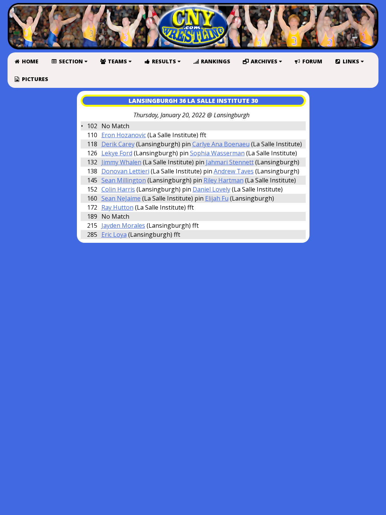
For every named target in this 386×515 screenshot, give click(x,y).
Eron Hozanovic (123, 135)
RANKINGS (214, 61)
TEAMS (117, 61)
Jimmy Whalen (121, 162)
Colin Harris (118, 189)
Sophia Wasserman (217, 153)
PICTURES (34, 79)
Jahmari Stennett (230, 162)
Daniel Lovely (211, 189)
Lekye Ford (116, 153)
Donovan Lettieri (125, 171)
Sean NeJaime (121, 198)
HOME (29, 61)
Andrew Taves (234, 171)
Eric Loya (114, 234)
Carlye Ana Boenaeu (221, 144)
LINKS (351, 61)
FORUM (311, 61)
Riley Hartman (224, 180)
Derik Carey (118, 144)
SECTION (70, 61)
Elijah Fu (216, 198)
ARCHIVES (264, 61)
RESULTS (164, 61)
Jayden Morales (123, 225)
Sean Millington (123, 180)
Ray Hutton (117, 207)
